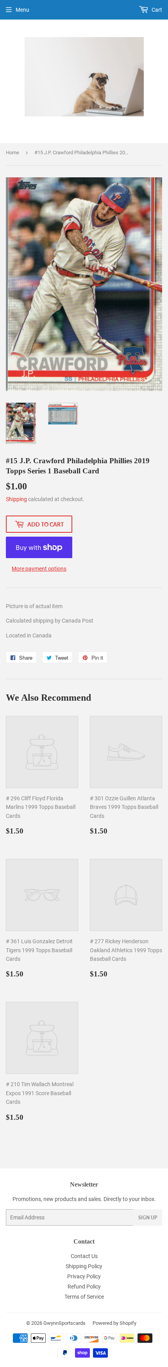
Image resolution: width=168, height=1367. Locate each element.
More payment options (39, 569)
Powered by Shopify (114, 1323)
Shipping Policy (84, 1266)
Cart (156, 10)
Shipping (16, 499)
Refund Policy (84, 1286)
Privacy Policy (84, 1276)
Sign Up (147, 1218)
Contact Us (84, 1256)
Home (12, 152)
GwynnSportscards (64, 1323)
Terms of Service (84, 1297)
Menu (22, 10)
